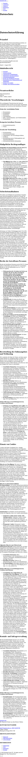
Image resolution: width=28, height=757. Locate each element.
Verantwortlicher (7, 73)
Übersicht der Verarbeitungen (10, 74)
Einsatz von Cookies (8, 82)
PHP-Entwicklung (7, 738)
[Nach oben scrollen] (1, 756)
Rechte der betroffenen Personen (11, 78)
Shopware (5, 736)
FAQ (4, 9)
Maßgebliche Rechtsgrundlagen (11, 75)
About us (5, 6)
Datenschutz (6, 745)
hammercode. (3, 0)
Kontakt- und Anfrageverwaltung (11, 84)
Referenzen (6, 7)
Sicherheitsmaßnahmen (8, 77)
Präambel (5, 71)
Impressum (5, 748)
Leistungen (6, 4)
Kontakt (5, 10)
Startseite (5, 3)
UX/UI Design (6, 739)
